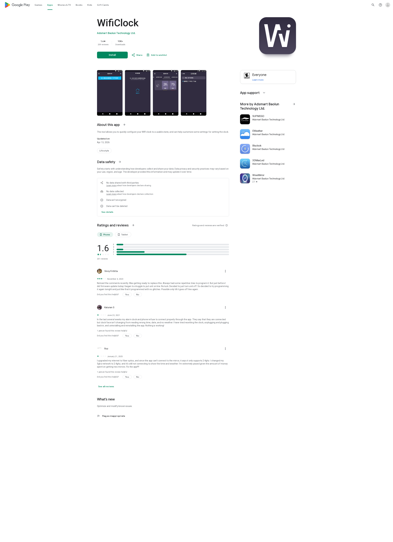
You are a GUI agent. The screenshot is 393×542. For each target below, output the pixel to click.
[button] (110, 93)
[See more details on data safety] (107, 212)
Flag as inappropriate (111, 416)
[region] (158, 42)
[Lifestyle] (104, 150)
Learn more (111, 185)
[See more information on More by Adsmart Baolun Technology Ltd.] (294, 104)
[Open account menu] (387, 5)
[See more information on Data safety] (119, 162)
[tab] (38, 5)
